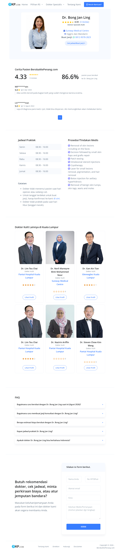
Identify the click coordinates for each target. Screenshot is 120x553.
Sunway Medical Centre (77, 30)
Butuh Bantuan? (94, 4)
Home (25, 4)
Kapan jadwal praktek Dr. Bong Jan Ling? (60, 431)
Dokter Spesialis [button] (54, 4)
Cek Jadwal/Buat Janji (75, 43)
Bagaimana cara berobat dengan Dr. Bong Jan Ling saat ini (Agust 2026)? (60, 404)
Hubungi (66, 546)
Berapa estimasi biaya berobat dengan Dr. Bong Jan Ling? (60, 422)
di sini (57, 198)
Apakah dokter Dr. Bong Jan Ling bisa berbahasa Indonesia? (60, 440)
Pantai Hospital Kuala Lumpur (29, 276)
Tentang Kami (74, 4)
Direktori (56, 546)
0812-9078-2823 (83, 37)
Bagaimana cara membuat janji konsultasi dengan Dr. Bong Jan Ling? (60, 413)
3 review (84, 21)
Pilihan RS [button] (35, 4)
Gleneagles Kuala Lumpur (90, 276)
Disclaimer (78, 546)
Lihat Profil (29, 297)
